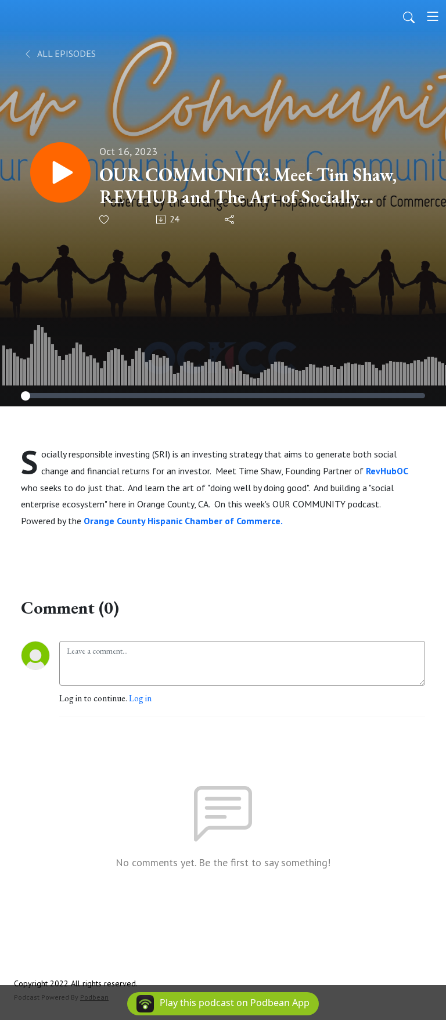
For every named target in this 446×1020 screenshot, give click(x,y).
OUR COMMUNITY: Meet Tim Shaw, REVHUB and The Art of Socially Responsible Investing (248, 186)
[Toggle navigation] (432, 16)
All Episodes (65, 53)
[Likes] (105, 220)
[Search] (408, 16)
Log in (140, 698)
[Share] (230, 219)
